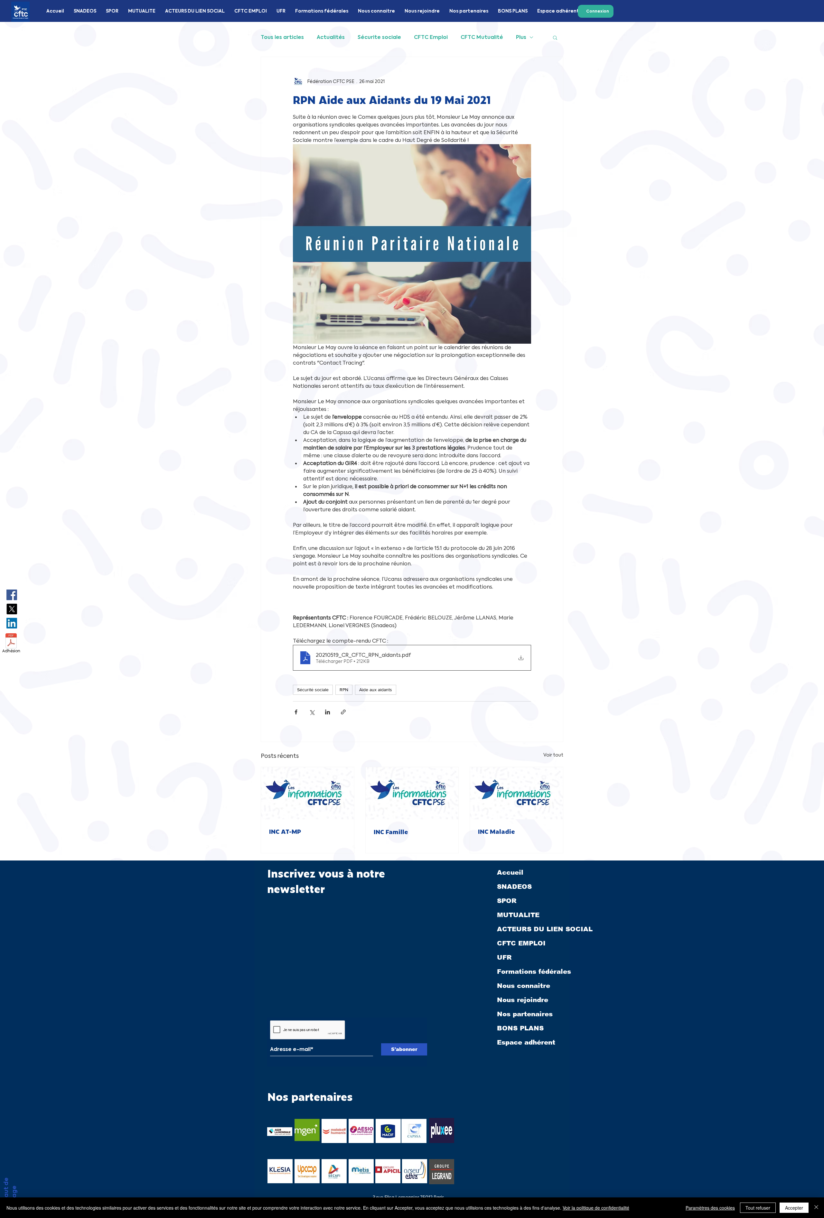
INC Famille (390, 831)
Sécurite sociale (379, 37)
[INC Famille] (412, 793)
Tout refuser (757, 1207)
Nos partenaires (525, 1014)
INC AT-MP (285, 831)
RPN (344, 689)
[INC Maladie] (516, 793)
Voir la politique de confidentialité (596, 1207)
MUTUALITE (518, 914)
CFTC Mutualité (482, 37)
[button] (555, 37)
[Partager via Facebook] (296, 712)
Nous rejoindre (522, 999)
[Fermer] (816, 1208)
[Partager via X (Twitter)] (312, 712)
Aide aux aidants (375, 689)
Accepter (794, 1207)
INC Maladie (496, 831)
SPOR (507, 900)
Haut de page (10, 1189)
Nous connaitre (523, 985)
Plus (521, 37)
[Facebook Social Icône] (11, 595)
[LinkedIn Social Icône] (11, 623)
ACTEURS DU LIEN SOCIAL (534, 929)
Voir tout (553, 755)
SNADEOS (514, 886)
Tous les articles (282, 37)
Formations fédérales (534, 971)
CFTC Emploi (431, 37)
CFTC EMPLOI (521, 943)
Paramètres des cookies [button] (710, 1207)
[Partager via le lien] (343, 712)
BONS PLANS (520, 1028)
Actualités (331, 37)
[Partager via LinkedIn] (327, 712)
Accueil (510, 872)
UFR (504, 957)
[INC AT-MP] (307, 793)
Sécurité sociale (313, 689)
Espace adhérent (526, 1042)
